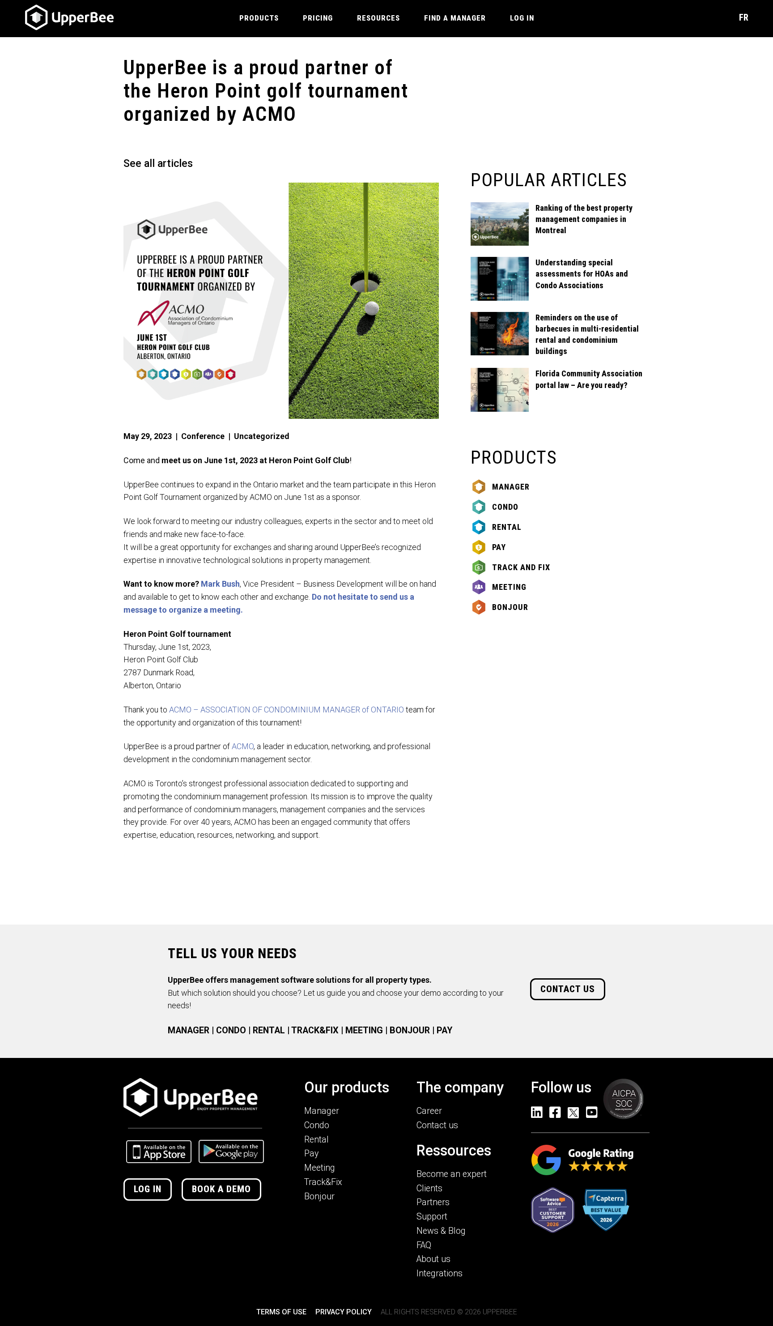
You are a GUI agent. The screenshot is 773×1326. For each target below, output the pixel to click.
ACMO (243, 746)
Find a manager (455, 17)
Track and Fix (521, 567)
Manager (511, 486)
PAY (444, 1030)
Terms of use (281, 1312)
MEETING (364, 1030)
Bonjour (510, 607)
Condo (505, 507)
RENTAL (269, 1030)
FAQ (423, 1245)
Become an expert (451, 1174)
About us (433, 1259)
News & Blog (441, 1231)
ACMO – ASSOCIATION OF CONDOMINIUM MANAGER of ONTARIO (286, 709)
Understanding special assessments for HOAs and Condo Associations (581, 274)
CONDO (231, 1030)
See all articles (158, 163)
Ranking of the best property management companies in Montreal (584, 219)
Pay (499, 547)
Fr (743, 17)
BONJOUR (410, 1030)
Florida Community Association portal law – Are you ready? (588, 379)
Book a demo (221, 1189)
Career (429, 1111)
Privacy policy (343, 1312)
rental (507, 527)
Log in (147, 1189)
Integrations (439, 1273)
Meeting (509, 587)
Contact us (567, 989)
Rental (316, 1139)
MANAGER (188, 1030)
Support (431, 1216)
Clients (429, 1188)
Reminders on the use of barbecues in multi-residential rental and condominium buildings (587, 334)
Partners (433, 1202)
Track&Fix (323, 1182)
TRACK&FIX (315, 1030)
